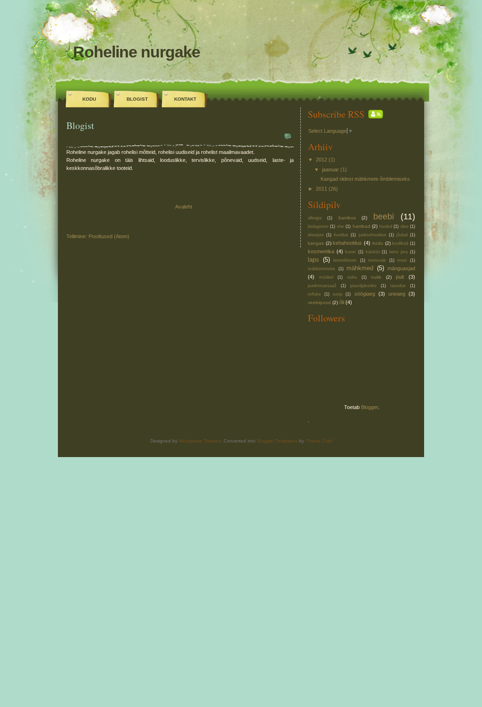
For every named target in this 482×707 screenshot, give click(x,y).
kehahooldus (347, 243)
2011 (321, 189)
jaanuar (330, 169)
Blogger (369, 407)
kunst (350, 251)
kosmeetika (321, 251)
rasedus (398, 285)
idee (405, 226)
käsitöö (373, 251)
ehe (340, 226)
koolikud (400, 243)
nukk (376, 277)
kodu (377, 243)
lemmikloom (345, 260)
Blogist (137, 99)
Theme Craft (318, 440)
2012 (321, 159)
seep (337, 294)
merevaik (377, 260)
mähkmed (359, 268)
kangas (316, 243)
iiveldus (341, 235)
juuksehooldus (372, 235)
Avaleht (183, 206)
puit (400, 277)
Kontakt (185, 99)
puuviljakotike (363, 285)
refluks (314, 294)
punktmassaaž (322, 285)
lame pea (398, 251)
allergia (314, 218)
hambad (361, 226)
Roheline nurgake (136, 52)
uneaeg (396, 294)
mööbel (326, 277)
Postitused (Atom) (108, 236)
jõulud (402, 235)
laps (313, 259)
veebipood (319, 302)
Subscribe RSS (336, 114)
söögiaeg (364, 294)
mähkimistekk (321, 268)
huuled (385, 226)
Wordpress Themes (200, 440)
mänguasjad (401, 268)
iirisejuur (316, 235)
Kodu (89, 99)
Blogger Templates (277, 440)
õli (341, 302)
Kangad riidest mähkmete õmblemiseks (365, 179)
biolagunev (318, 226)
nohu (352, 277)
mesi (402, 260)
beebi (383, 216)
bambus (347, 217)
